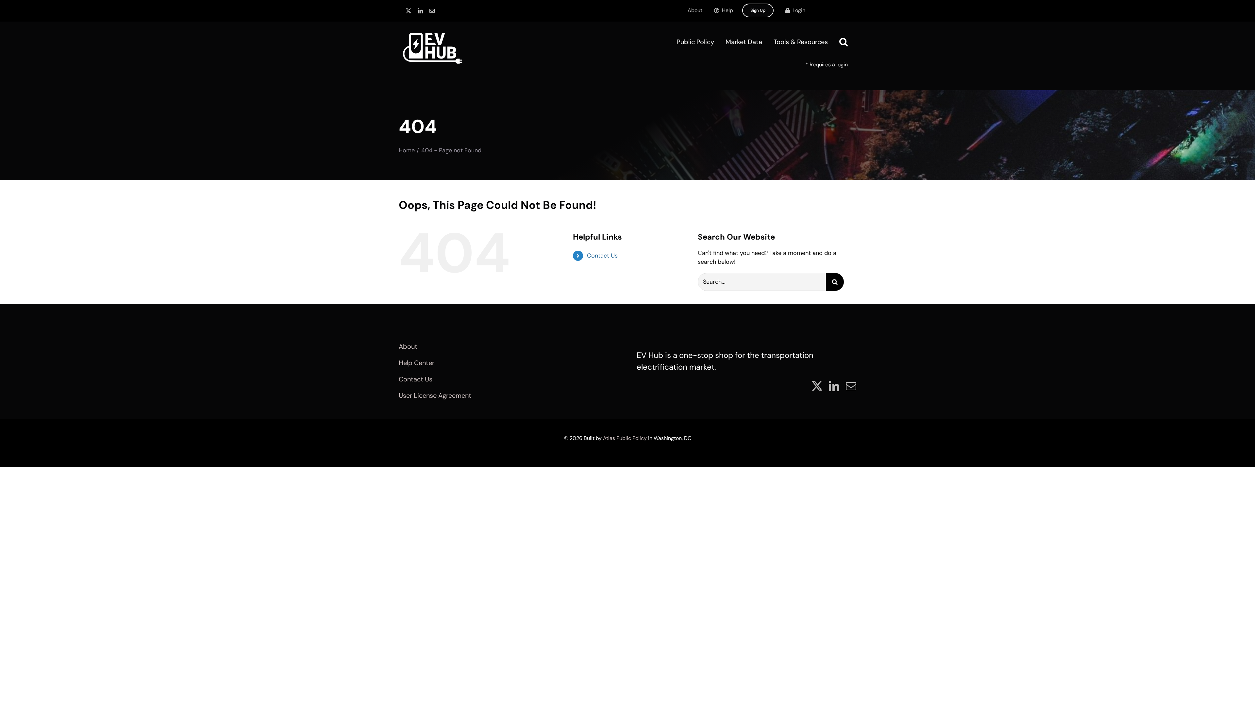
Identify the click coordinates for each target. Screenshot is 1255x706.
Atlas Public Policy (625, 438)
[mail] (432, 10)
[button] (843, 42)
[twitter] (408, 10)
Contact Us (602, 256)
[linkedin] (420, 10)
